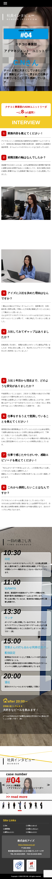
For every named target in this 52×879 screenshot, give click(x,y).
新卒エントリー (9, 832)
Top (6, 825)
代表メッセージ (32, 825)
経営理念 (7, 828)
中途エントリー (32, 832)
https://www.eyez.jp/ (26, 845)
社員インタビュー (33, 828)
